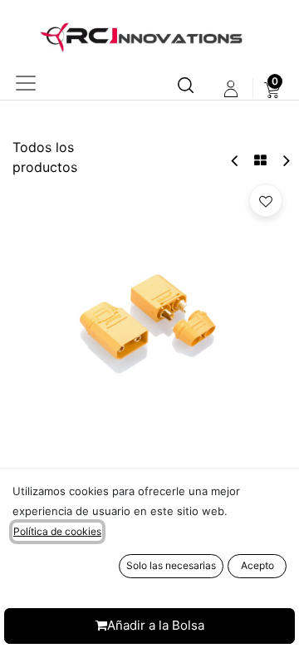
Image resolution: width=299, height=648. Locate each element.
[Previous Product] (235, 161)
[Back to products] (260, 160)
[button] (265, 200)
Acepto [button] (257, 565)
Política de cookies (57, 531)
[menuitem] (272, 89)
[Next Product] (285, 161)
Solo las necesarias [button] (171, 565)
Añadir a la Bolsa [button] (155, 625)
